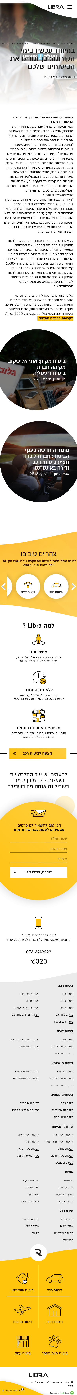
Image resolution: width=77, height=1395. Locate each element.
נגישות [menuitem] (35, 1233)
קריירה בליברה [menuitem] (65, 1201)
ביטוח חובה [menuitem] (32, 1001)
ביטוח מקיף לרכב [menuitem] (29, 994)
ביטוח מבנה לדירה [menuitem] (29, 1046)
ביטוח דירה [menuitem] (54, 1322)
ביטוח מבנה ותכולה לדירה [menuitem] (24, 1039)
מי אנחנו (64, 43)
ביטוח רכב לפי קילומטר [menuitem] (26, 1008)
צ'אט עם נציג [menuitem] (66, 1187)
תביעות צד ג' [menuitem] (32, 1142)
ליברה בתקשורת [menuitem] (30, 1201)
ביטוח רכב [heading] (65, 986)
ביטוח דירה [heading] (65, 1031)
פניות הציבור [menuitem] (32, 1187)
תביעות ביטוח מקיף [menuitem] (28, 1149)
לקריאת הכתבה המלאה (55, 318)
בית (73, 43)
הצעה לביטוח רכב (37, 753)
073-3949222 (38, 952)
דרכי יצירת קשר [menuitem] (30, 1180)
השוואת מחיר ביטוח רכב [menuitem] (25, 1015)
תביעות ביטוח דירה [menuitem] (28, 1135)
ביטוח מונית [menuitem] (66, 1008)
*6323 (38, 961)
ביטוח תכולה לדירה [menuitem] (62, 1046)
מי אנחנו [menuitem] (68, 1180)
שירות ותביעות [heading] (62, 1127)
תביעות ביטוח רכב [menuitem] (63, 1135)
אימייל (62, 859)
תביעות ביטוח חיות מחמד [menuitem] (59, 1142)
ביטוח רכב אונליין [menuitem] (63, 1022)
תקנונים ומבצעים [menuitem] (63, 1233)
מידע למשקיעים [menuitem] (64, 1194)
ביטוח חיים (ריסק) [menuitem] (63, 1117)
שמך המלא (59, 838)
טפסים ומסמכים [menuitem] (64, 1163)
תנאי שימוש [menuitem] (67, 1219)
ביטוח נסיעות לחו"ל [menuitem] (62, 1110)
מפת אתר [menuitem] (68, 1240)
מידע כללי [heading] (66, 1211)
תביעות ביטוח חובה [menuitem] (62, 1156)
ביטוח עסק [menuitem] (23, 1353)
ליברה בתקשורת (48, 43)
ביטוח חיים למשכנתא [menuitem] (61, 1078)
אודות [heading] (69, 1172)
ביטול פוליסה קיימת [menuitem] (28, 1156)
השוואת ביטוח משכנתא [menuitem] (26, 1078)
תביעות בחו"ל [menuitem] (65, 1149)
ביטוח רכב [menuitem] (54, 1290)
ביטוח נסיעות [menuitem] (22, 1322)
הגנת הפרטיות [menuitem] (31, 1219)
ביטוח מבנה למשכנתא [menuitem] (27, 1071)
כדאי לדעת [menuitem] (33, 1194)
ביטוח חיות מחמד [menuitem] (55, 1353)
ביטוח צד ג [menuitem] (67, 1001)
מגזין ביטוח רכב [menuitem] (64, 1015)
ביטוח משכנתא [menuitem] (23, 1290)
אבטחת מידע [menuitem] (32, 1226)
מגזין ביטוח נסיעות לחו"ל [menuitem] (25, 1110)
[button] (73, 586)
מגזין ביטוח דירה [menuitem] (64, 1053)
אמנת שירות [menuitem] (66, 1226)
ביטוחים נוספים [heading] (62, 1095)
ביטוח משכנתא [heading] (62, 1063)
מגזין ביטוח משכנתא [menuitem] (62, 1085)
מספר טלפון (58, 849)
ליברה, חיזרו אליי (38, 872)
